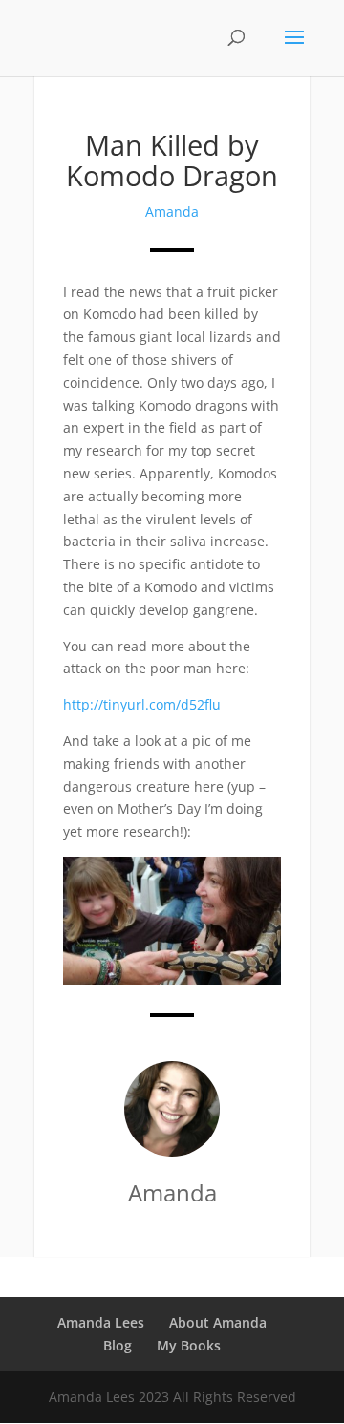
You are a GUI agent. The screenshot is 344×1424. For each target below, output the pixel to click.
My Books (189, 1345)
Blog (117, 1345)
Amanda (172, 211)
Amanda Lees (100, 1322)
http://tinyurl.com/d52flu (142, 704)
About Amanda (218, 1322)
